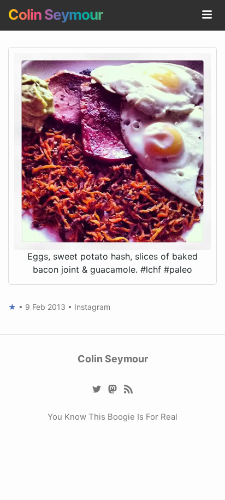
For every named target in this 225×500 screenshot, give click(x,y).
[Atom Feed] (128, 388)
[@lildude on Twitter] (97, 388)
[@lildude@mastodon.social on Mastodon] (113, 388)
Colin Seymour (55, 14)
